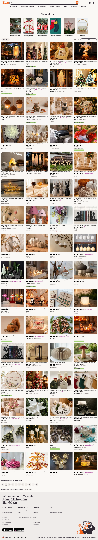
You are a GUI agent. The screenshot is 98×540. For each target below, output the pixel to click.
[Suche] (77, 3)
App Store (7, 529)
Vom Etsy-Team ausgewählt (27, 6)
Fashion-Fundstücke (55, 6)
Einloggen (83, 2)
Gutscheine (83, 6)
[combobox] (42, 3)
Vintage (65, 6)
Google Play (19, 529)
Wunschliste (74, 6)
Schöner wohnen (42, 6)
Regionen (93, 537)
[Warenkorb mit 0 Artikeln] (93, 3)
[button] (6, 537)
